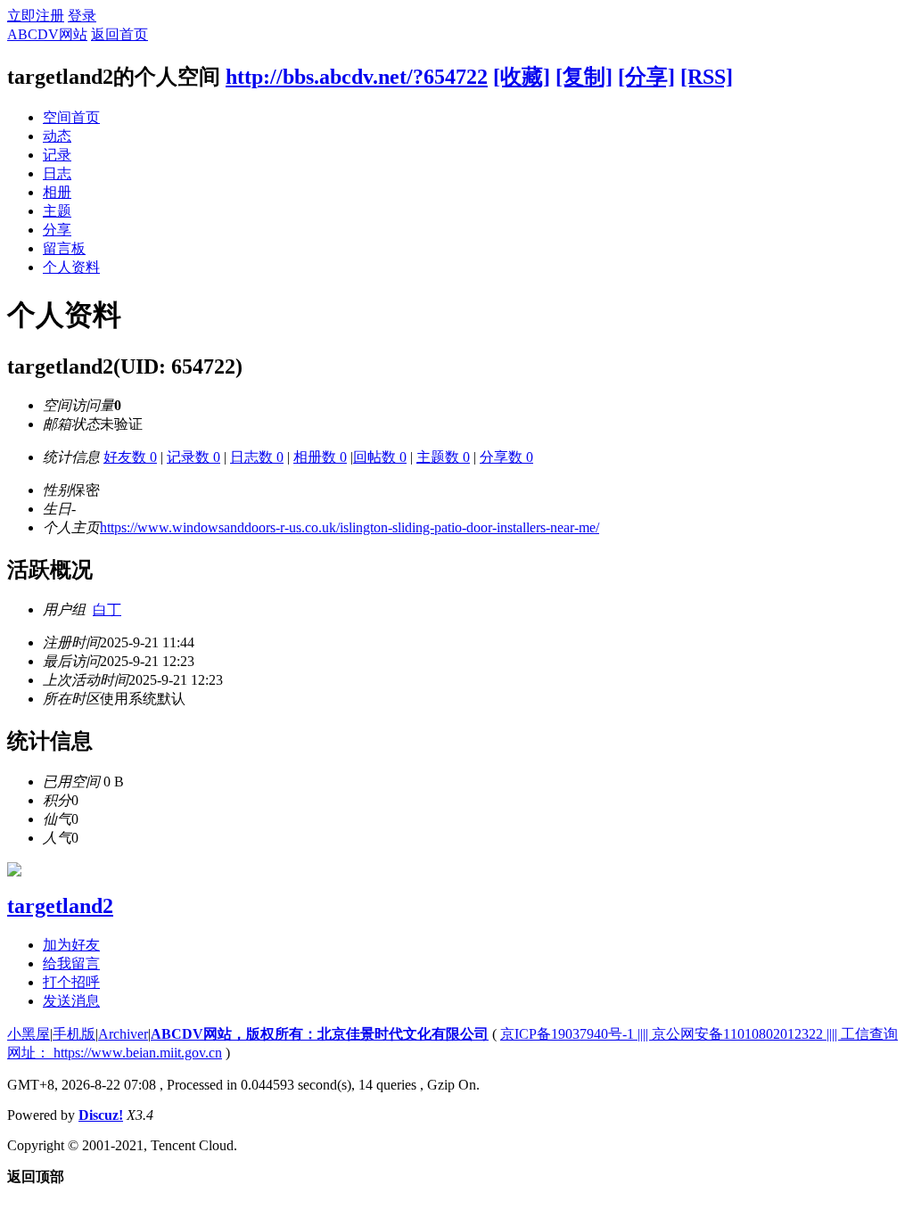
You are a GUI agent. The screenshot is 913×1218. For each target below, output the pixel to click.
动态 (57, 136)
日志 (57, 173)
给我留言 (71, 963)
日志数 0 (257, 457)
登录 (82, 15)
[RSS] (706, 76)
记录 (57, 154)
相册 (57, 192)
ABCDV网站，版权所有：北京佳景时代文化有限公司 (320, 1033)
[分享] (646, 76)
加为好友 (71, 944)
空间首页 (71, 117)
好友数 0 (130, 457)
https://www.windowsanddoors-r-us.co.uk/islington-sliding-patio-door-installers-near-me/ (349, 527)
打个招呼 (71, 982)
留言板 (64, 248)
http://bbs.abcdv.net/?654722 (357, 76)
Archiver (123, 1033)
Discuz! (100, 1115)
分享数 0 (506, 457)
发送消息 (71, 1000)
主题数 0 (443, 457)
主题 (57, 210)
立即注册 (35, 15)
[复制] (584, 76)
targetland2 (60, 906)
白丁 (107, 609)
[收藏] (521, 76)
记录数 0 (193, 457)
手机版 (74, 1033)
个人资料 (71, 267)
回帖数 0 (380, 457)
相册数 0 (320, 457)
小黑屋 (28, 1033)
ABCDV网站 (47, 34)
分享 (57, 229)
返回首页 (119, 34)
